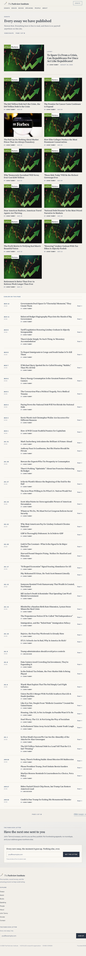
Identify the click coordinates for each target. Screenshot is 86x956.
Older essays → (80, 814)
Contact (2, 920)
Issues (14, 8)
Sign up (81, 936)
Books (21, 8)
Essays (7, 8)
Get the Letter (71, 854)
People (38, 8)
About (45, 8)
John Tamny (4, 913)
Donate (77, 3)
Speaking (29, 8)
